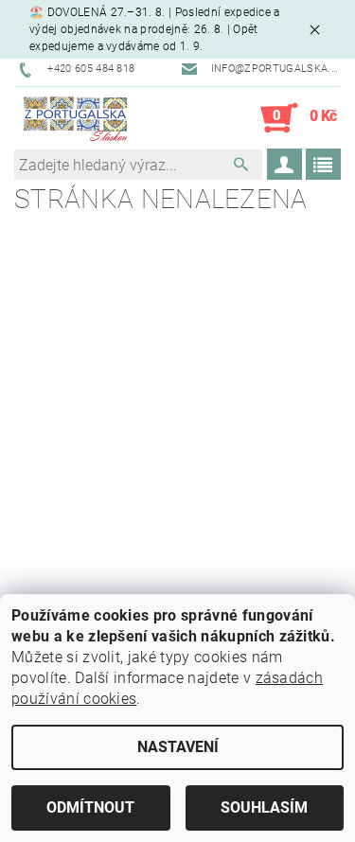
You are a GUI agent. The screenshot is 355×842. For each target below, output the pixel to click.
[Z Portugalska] (75, 118)
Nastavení (178, 747)
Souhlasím (264, 807)
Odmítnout (90, 807)
